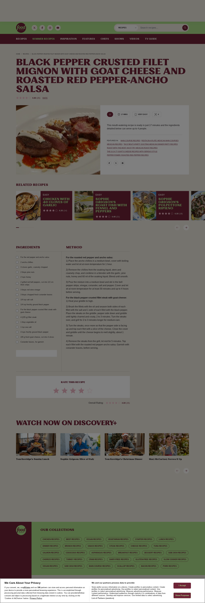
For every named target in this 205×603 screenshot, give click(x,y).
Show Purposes (182, 595)
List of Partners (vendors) (103, 598)
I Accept (182, 586)
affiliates (26, 587)
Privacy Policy (36, 598)
